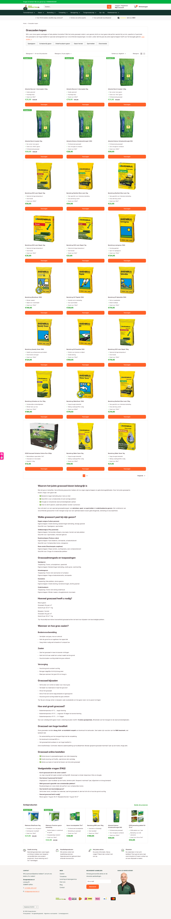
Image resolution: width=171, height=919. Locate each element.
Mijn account (119, 7)
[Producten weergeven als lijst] (144, 53)
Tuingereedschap (88, 12)
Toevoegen (44, 104)
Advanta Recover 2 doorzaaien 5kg (77, 89)
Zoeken (62, 874)
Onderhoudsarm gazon (62, 43)
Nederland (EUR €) (29, 907)
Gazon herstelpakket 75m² (75, 825)
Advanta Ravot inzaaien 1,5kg (117, 89)
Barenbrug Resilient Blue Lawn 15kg (119, 401)
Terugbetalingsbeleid (37, 913)
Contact (62, 887)
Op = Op (101, 12)
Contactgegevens (63, 913)
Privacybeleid (26, 913)
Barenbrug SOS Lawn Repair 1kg (76, 245)
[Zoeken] (109, 7)
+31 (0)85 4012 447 (30, 888)
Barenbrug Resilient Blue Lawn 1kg (118, 193)
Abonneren (92, 887)
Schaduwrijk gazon (45, 43)
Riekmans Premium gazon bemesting (54, 826)
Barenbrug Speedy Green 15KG (34, 349)
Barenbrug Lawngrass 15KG (116, 245)
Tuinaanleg (62, 12)
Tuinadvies (63, 876)
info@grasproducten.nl (32, 891)
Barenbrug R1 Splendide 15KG (117, 297)
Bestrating (50, 12)
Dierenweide (103, 43)
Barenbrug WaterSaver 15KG (75, 401)
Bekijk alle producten (141, 805)
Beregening (74, 12)
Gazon (40, 12)
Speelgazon (31, 43)
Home (24, 23)
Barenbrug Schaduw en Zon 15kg (35, 401)
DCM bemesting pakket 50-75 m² (137, 826)
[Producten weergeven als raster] (141, 53)
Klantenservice (112, 12)
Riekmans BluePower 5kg (33, 825)
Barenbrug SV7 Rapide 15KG (75, 297)
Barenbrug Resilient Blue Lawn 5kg (77, 193)
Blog (61, 885)
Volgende (140, 475)
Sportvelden (91, 43)
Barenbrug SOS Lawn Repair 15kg (118, 349)
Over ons (62, 882)
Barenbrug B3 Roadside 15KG (75, 349)
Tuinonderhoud (28, 12)
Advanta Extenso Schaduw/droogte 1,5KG (79, 141)
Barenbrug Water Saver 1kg (116, 453)
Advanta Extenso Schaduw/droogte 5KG (120, 141)
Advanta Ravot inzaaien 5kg (33, 141)
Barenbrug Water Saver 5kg (75, 453)
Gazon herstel (78, 43)
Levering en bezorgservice (68, 879)
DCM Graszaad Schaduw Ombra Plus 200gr (38, 453)
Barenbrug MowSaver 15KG (33, 297)
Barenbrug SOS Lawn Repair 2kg (35, 245)
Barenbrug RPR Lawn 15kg (95, 825)
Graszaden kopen (33, 23)
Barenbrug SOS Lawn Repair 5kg (35, 193)
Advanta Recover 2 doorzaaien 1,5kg (36, 89)
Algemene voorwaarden (50, 913)
